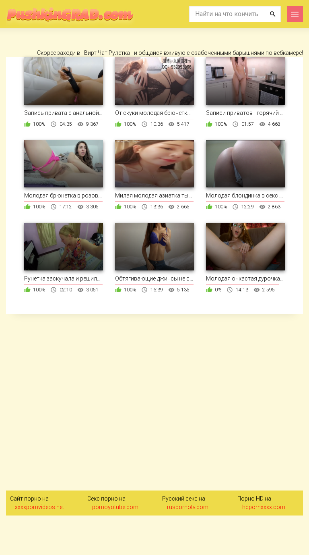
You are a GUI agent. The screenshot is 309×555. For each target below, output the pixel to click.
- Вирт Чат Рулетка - (107, 53)
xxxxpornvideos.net (39, 507)
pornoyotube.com (115, 507)
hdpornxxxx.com (263, 507)
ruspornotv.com (187, 507)
